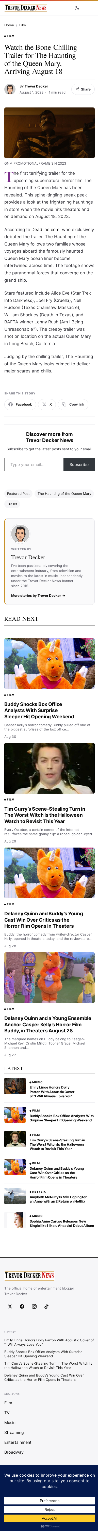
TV (7, 1412)
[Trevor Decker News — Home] (25, 8)
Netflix (39, 1191)
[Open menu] (89, 8)
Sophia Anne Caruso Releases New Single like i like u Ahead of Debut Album (62, 1223)
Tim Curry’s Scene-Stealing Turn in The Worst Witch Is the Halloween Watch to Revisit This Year (44, 815)
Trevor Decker (36, 86)
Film (22, 25)
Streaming (14, 1432)
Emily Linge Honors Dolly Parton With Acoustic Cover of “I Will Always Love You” (52, 1091)
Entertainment (17, 1442)
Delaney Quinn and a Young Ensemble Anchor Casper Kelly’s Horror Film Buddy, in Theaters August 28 (47, 1024)
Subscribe (79, 464)
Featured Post (18, 494)
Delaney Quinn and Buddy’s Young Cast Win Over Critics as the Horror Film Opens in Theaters (43, 920)
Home (9, 25)
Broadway (14, 1451)
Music (37, 1082)
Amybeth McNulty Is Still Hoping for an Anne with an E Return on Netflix (58, 1199)
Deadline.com (45, 229)
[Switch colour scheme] (76, 8)
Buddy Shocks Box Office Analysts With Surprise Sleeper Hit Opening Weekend (39, 710)
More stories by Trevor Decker (36, 595)
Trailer (12, 504)
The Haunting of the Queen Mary (64, 494)
